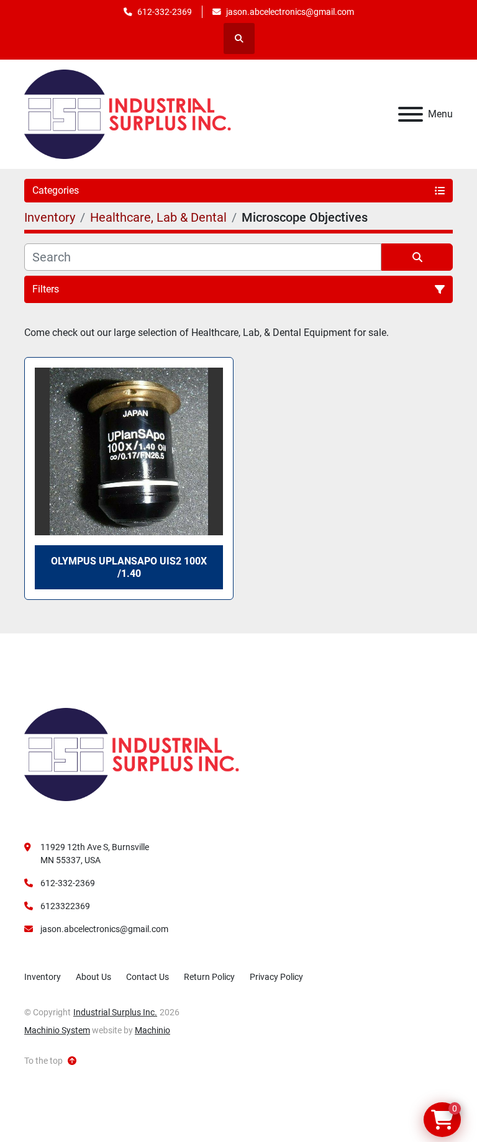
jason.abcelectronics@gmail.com (290, 12)
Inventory (42, 977)
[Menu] (410, 114)
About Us (93, 977)
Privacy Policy (276, 977)
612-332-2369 (164, 12)
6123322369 (65, 906)
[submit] (417, 257)
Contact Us (147, 977)
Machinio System (57, 1030)
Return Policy (209, 977)
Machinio (152, 1030)
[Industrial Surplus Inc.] (131, 754)
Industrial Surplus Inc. (115, 1012)
